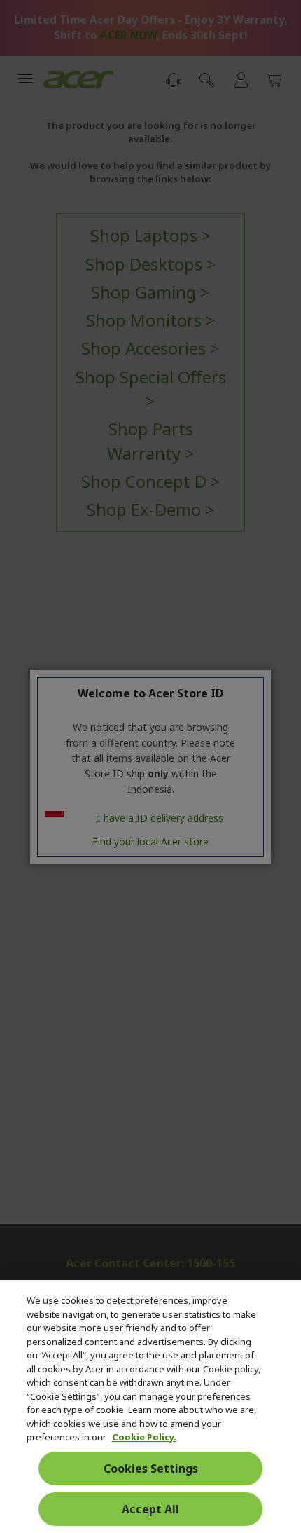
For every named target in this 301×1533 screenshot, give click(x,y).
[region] (150, 1406)
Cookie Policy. (144, 1437)
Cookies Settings (151, 1468)
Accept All (150, 1509)
